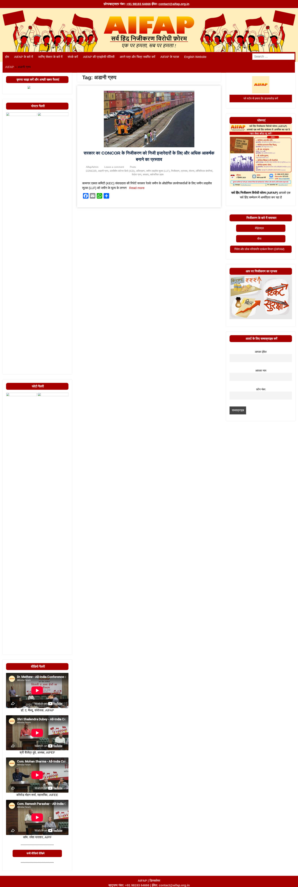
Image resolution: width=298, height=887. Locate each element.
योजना (191, 170)
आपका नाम (260, 370)
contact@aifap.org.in (173, 4)
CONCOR (91, 170)
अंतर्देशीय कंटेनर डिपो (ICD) (122, 170)
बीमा (259, 238)
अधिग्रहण (140, 170)
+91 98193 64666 (138, 4)
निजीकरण (175, 170)
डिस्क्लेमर (155, 880)
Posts (133, 167)
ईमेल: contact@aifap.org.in (171, 885)
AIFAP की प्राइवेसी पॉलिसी (99, 57)
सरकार (146, 174)
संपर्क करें (73, 57)
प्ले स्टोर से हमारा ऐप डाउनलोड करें (261, 98)
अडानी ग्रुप (103, 170)
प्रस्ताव (184, 170)
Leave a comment (114, 167)
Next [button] (64, 370)
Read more (137, 188)
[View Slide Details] (21, 241)
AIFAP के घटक (169, 57)
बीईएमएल (259, 228)
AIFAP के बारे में (23, 57)
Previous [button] (10, 370)
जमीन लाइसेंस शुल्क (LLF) (158, 170)
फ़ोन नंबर (260, 389)
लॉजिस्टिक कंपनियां (204, 170)
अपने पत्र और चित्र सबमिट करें (137, 57)
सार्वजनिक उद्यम (156, 174)
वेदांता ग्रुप (136, 174)
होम (7, 57)
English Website (195, 57)
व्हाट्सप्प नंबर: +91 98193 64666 (128, 885)
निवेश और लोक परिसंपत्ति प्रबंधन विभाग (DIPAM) (259, 249)
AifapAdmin (92, 167)
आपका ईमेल (261, 351)
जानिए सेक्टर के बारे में (50, 57)
